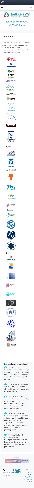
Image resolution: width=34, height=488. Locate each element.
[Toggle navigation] (30, 7)
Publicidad (28, 477)
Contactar (29, 474)
